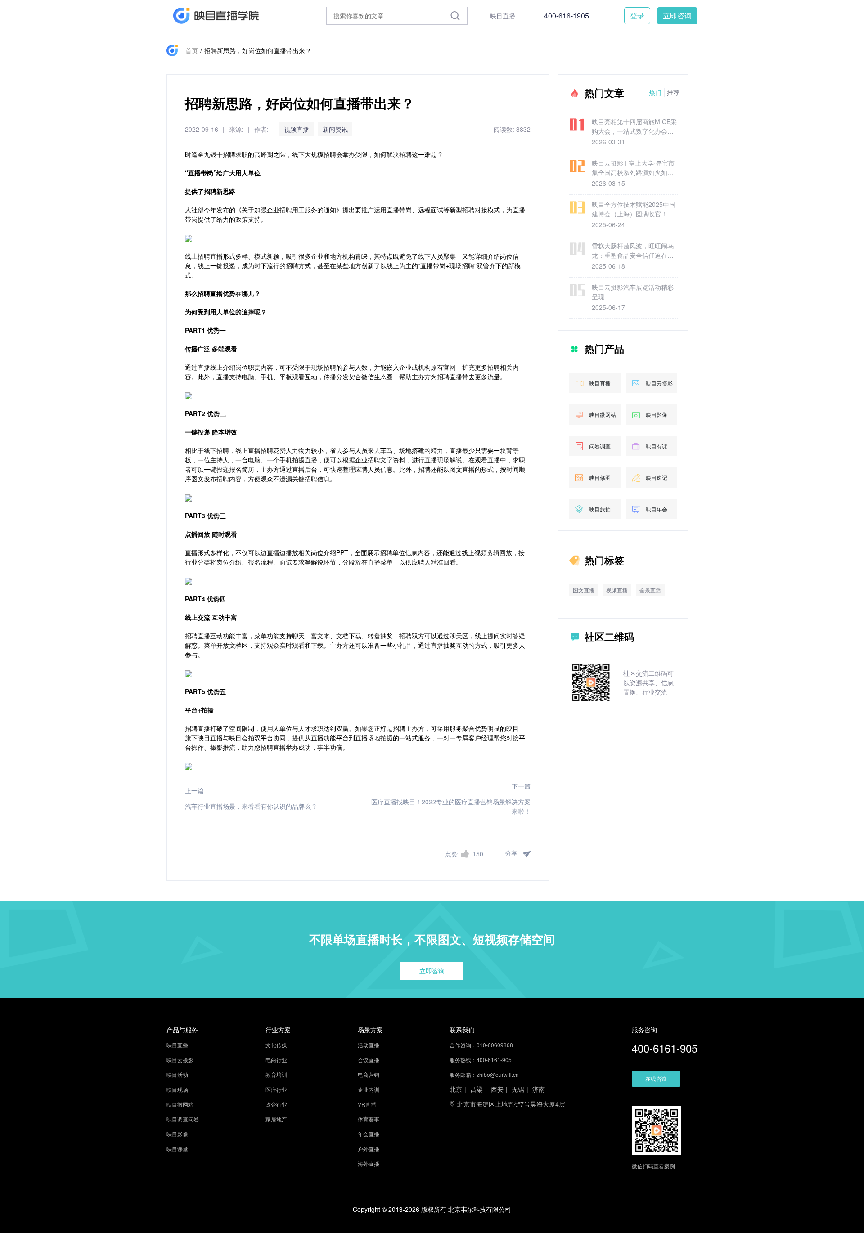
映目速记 (656, 477)
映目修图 (600, 477)
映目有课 (656, 446)
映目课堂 (177, 1148)
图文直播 (583, 590)
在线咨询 (656, 1078)
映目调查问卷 (182, 1119)
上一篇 (194, 790)
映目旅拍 (600, 509)
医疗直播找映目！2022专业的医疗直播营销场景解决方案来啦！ (451, 806)
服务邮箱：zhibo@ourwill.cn (484, 1074)
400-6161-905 (665, 1048)
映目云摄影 (659, 383)
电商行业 (276, 1059)
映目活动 (177, 1074)
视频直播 (296, 129)
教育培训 (276, 1074)
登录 (637, 15)
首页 (191, 50)
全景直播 (650, 590)
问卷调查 (600, 446)
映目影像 (656, 414)
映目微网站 (602, 414)
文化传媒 (276, 1045)
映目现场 (177, 1089)
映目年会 (656, 509)
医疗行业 (276, 1089)
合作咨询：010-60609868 (481, 1045)
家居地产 (276, 1119)
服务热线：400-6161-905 (481, 1059)
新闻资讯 (335, 129)
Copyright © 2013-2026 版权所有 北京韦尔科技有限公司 (432, 1209)
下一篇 (521, 785)
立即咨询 (677, 15)
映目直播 (502, 15)
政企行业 (276, 1104)
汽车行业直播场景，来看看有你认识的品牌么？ (251, 806)
